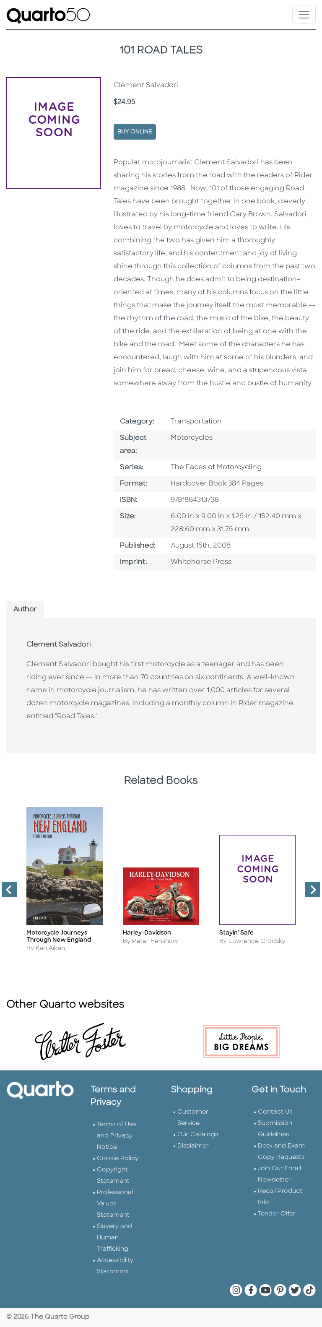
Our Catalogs (197, 1135)
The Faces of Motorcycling (216, 467)
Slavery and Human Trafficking (114, 1237)
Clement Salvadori (58, 644)
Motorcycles (192, 438)
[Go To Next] (309, 893)
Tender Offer (277, 1214)
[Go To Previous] (6, 893)
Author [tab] (25, 609)
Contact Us (275, 1112)
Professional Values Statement (115, 1203)
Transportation (196, 421)
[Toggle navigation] (304, 14)
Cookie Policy (117, 1159)
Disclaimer (193, 1146)
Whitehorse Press (201, 562)
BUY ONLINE (134, 132)
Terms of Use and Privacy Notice (116, 1136)
